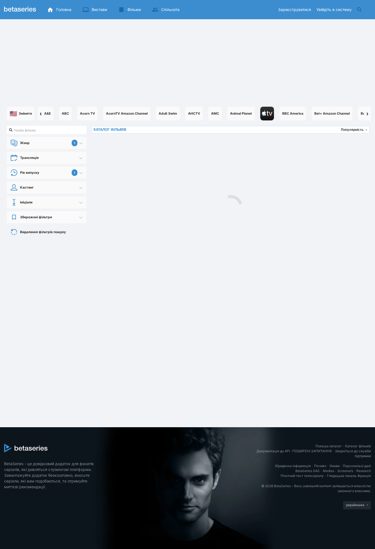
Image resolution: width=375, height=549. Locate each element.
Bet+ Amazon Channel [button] (332, 113)
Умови (334, 466)
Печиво (320, 466)
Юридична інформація (293, 466)
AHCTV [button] (194, 113)
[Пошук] (359, 9)
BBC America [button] (292, 113)
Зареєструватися (294, 9)
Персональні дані (357, 466)
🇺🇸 (21, 113)
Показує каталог (328, 446)
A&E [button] (47, 113)
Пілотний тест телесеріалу (302, 476)
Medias (328, 471)
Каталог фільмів (358, 446)
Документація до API (273, 451)
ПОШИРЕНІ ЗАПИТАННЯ (312, 451)
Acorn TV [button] (87, 113)
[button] (267, 113)
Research (363, 471)
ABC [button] (65, 113)
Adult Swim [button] (168, 113)
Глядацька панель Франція (349, 476)
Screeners (345, 471)
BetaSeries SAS (307, 471)
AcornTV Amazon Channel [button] (127, 113)
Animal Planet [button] (241, 113)
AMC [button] (215, 113)
